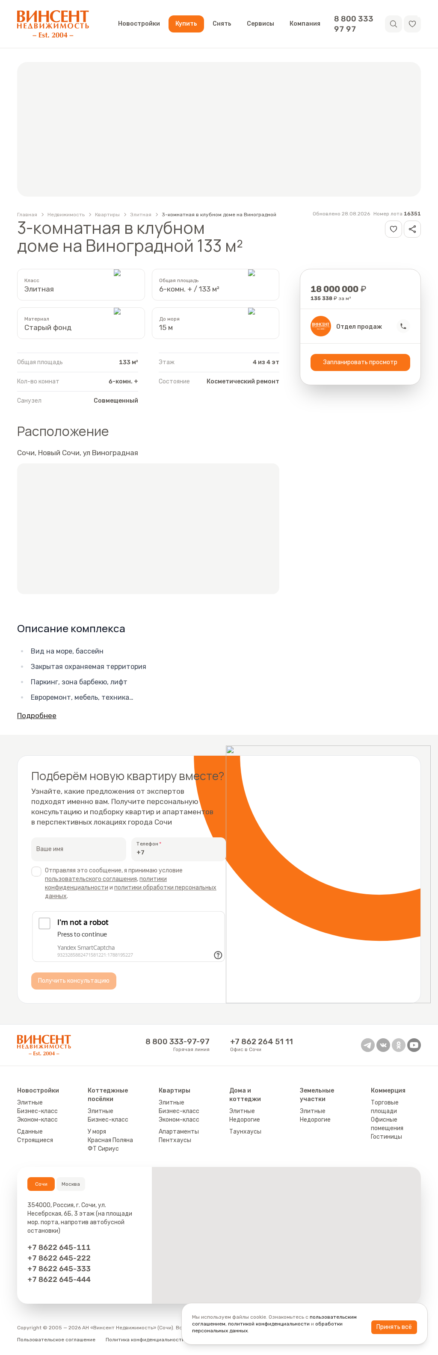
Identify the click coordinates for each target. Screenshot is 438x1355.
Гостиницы (386, 1136)
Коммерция (388, 1090)
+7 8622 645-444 (59, 1279)
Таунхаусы (245, 1131)
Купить (186, 23)
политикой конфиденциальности (269, 1324)
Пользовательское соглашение (56, 1340)
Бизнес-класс (37, 1111)
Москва (71, 1184)
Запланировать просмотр (360, 362)
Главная (27, 215)
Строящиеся (35, 1140)
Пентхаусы (175, 1140)
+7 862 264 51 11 (261, 1041)
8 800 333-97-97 (177, 1041)
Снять (222, 23)
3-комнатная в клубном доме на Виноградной (219, 215)
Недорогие (244, 1119)
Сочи (41, 1184)
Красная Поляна (110, 1140)
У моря (97, 1131)
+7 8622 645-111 (59, 1247)
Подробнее (36, 715)
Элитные (30, 1102)
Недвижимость (66, 215)
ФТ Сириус (103, 1148)
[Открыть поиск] (393, 23)
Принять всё (394, 1327)
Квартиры (107, 215)
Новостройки (139, 23)
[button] (412, 23)
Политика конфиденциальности (145, 1340)
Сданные (30, 1131)
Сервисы (260, 23)
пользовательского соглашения (91, 879)
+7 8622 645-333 (59, 1268)
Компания (305, 23)
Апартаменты (179, 1131)
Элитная (140, 215)
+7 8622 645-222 (59, 1258)
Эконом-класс (37, 1119)
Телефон (147, 844)
